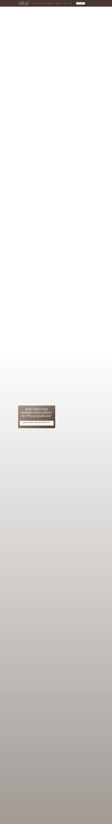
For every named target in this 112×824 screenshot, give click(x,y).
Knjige (70, 3)
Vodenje (57, 3)
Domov (34, 3)
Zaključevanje (48, 3)
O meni (40, 3)
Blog (65, 3)
